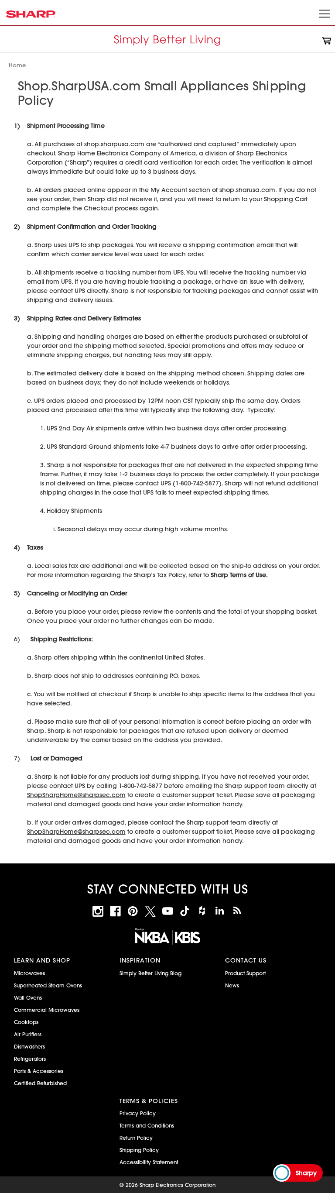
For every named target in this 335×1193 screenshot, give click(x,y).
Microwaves (29, 973)
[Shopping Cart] (326, 42)
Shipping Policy (139, 1149)
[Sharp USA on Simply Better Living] (237, 911)
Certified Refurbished (40, 1083)
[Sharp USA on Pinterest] (132, 911)
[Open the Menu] (323, 15)
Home (17, 65)
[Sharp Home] (167, 41)
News (232, 985)
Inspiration (140, 960)
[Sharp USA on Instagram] (97, 911)
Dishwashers (29, 1046)
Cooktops (26, 1021)
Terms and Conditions (147, 1125)
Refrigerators (30, 1058)
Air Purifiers (27, 1034)
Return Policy (136, 1137)
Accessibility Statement (149, 1162)
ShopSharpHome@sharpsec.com (76, 795)
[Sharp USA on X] (150, 911)
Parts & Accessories (38, 1070)
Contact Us (246, 960)
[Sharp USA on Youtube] (167, 911)
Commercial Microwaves (46, 1009)
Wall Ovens (28, 997)
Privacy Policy (138, 1113)
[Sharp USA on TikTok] (184, 911)
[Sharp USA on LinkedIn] (219, 911)
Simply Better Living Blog (150, 973)
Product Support (245, 973)
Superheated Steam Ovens (48, 985)
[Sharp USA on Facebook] (115, 911)
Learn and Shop (42, 960)
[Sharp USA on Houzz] (202, 911)
